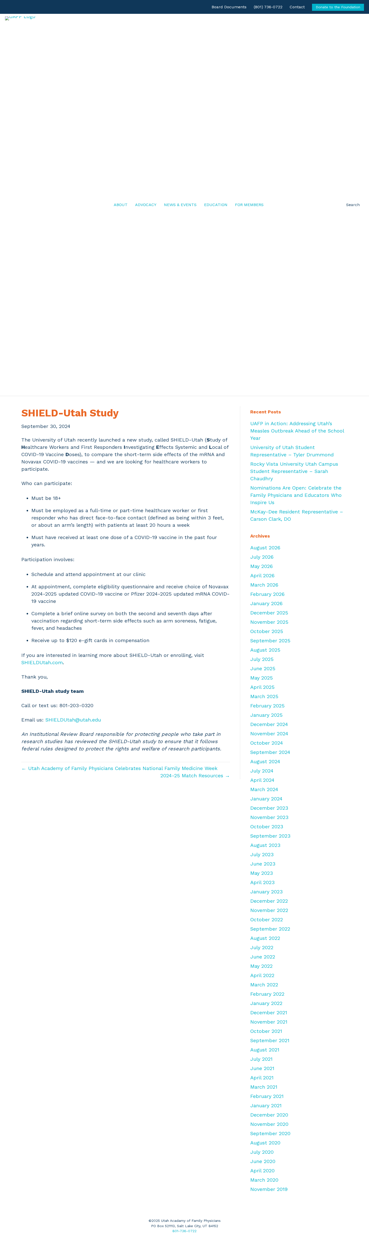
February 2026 (267, 594)
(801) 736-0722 (268, 7)
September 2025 (270, 641)
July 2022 (261, 947)
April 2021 (262, 1078)
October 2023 (266, 827)
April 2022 (262, 975)
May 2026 (261, 566)
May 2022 (261, 966)
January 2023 (266, 892)
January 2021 (266, 1105)
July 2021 (261, 1059)
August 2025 (265, 650)
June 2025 (262, 668)
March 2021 (263, 1087)
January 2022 (266, 1003)
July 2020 (262, 1152)
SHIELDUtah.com (42, 662)
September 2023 (270, 836)
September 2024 (270, 752)
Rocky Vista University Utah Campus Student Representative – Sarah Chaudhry (294, 471)
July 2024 (261, 771)
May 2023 (261, 873)
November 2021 (268, 1022)
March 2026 (264, 585)
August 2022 (265, 938)
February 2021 (267, 1096)
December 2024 (269, 724)
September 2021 (269, 1040)
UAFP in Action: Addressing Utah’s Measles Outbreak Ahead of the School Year (297, 430)
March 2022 (264, 985)
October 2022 (266, 920)
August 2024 (265, 761)
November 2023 (269, 817)
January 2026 (266, 603)
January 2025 (266, 715)
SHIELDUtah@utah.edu (73, 720)
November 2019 (269, 1189)
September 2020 (270, 1133)
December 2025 (269, 613)
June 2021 (262, 1068)
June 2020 (262, 1161)
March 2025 (264, 696)
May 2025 (261, 678)
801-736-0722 (184, 1231)
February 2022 (267, 994)
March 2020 (264, 1180)
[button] (349, 205)
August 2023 (265, 845)
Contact (297, 7)
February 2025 (267, 706)
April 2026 (262, 575)
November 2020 (269, 1124)
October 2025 (266, 631)
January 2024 (266, 799)
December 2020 (269, 1115)
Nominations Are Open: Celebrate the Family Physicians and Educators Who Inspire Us (296, 495)
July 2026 (262, 557)
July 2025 (262, 659)
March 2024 (264, 789)
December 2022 (269, 901)
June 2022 (262, 957)
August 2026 (265, 548)
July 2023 (262, 854)
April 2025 (262, 687)
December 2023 (269, 808)
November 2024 (269, 734)
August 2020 (265, 1143)
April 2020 (262, 1171)
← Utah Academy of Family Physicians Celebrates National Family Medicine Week (119, 768)
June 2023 (262, 864)
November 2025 (269, 622)
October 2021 (266, 1031)
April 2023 (262, 882)
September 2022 (270, 929)
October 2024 (266, 743)
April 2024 (262, 780)
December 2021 (268, 1012)
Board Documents (229, 7)
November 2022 (269, 910)
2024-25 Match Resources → (195, 776)
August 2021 (264, 1050)
